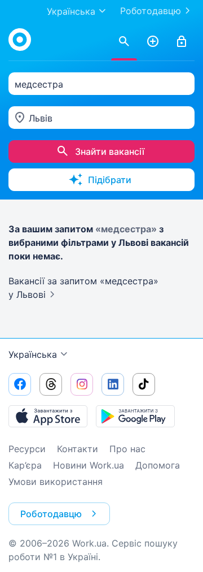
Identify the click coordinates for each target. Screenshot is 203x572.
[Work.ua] (19, 39)
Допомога (157, 465)
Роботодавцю (150, 10)
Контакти (77, 448)
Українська (32, 354)
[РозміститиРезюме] (153, 41)
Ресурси (27, 448)
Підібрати (109, 179)
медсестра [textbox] (39, 84)
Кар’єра (25, 465)
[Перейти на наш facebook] (19, 384)
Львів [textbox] (40, 118)
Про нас (127, 448)
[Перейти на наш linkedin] (113, 384)
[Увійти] (182, 41)
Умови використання (55, 481)
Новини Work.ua (88, 465)
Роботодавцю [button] (51, 513)
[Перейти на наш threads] (50, 384)
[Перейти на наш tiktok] (144, 384)
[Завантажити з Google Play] (135, 416)
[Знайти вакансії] (124, 41)
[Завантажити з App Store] (47, 416)
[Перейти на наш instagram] (81, 384)
